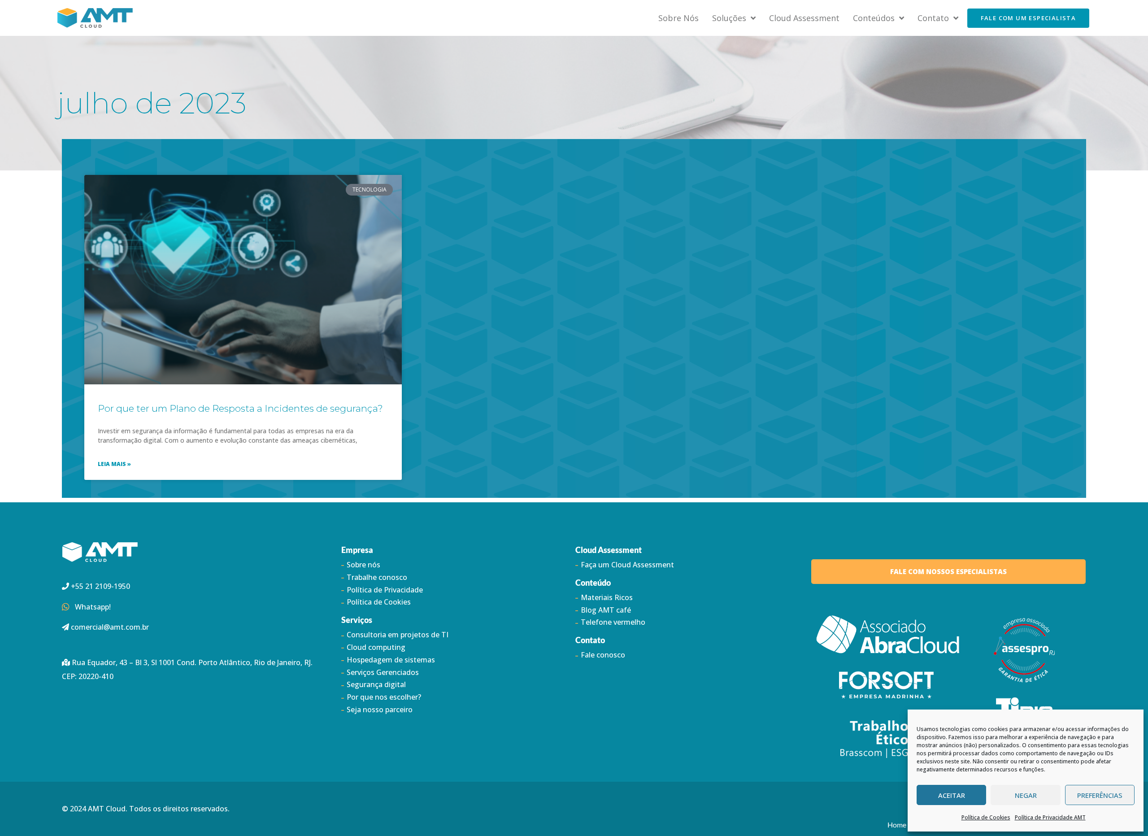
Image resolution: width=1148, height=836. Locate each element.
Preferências (1099, 795)
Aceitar (951, 795)
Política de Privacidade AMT (1050, 817)
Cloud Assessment (804, 18)
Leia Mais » (114, 464)
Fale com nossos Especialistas (948, 571)
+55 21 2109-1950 (99, 586)
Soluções (729, 18)
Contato (933, 18)
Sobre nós (678, 18)
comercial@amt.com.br (110, 627)
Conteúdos (874, 18)
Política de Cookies (985, 817)
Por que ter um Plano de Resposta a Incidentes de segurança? (240, 408)
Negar (1026, 795)
